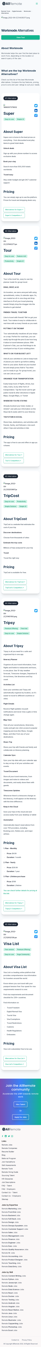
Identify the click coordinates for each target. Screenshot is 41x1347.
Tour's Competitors (12, 461)
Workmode (27, 11)
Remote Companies (9, 1148)
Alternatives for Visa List (14, 1058)
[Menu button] (36, 3)
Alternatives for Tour (13, 455)
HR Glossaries (7, 1179)
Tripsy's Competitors (13, 909)
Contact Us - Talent (9, 1192)
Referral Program (9, 1158)
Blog (3, 1155)
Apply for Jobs (21, 1117)
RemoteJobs (11, 1209)
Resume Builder (8, 1152)
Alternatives (5, 13)
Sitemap (5, 1199)
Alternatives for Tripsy (13, 903)
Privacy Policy (27, 1340)
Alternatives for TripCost (14, 582)
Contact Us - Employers (11, 1196)
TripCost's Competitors (13, 588)
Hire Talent (20, 1104)
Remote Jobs (7, 1145)
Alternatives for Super (13, 209)
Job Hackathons (8, 1162)
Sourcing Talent (8, 1175)
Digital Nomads (17, 11)
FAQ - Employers (8, 1189)
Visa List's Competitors (13, 1064)
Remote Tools (5, 11)
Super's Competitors (13, 215)
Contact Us (15, 1340)
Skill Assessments (9, 1165)
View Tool (21, 37)
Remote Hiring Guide (10, 1172)
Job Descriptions (8, 1182)
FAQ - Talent (7, 1186)
